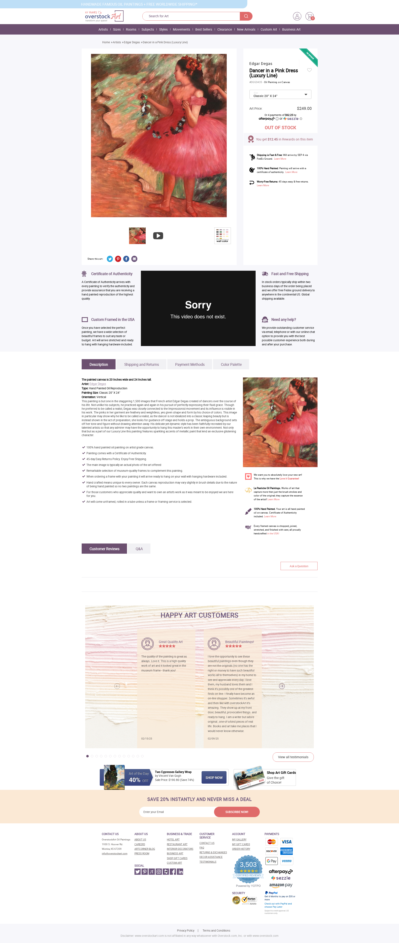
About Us (140, 839)
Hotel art (173, 839)
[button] (282, 686)
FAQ (202, 847)
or (291, 118)
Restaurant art (177, 844)
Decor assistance (211, 857)
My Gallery (239, 839)
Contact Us (207, 843)
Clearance (224, 29)
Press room (141, 853)
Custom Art (269, 29)
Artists (103, 29)
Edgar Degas (132, 42)
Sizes (117, 29)
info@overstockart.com (114, 853)
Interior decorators (180, 848)
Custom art (174, 862)
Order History (241, 848)
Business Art (291, 29)
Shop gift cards (177, 858)
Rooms (131, 29)
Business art (175, 853)
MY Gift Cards (241, 844)
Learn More (280, 158)
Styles (163, 29)
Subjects (148, 29)
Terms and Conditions (216, 930)
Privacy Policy (185, 930)
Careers (139, 844)
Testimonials (208, 861)
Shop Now (214, 777)
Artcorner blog (144, 848)
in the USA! (273, 533)
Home (106, 42)
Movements (181, 29)
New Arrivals (246, 29)
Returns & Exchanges (213, 852)
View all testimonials (293, 757)
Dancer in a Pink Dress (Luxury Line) (165, 42)
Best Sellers (203, 29)
